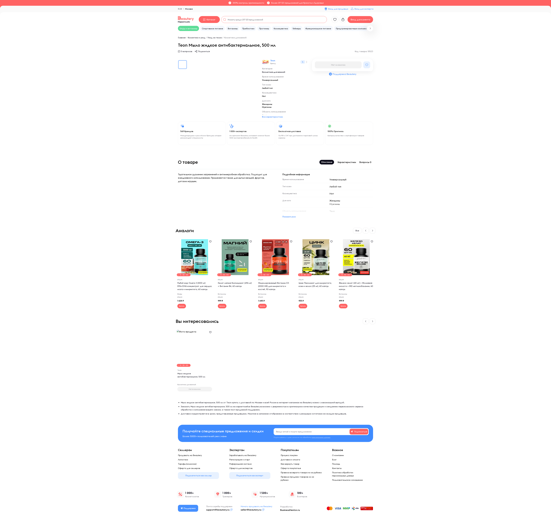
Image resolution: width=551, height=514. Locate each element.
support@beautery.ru (217, 509)
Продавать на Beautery (190, 455)
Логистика (183, 459)
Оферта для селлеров (189, 468)
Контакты (337, 468)
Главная (182, 37)
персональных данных (321, 437)
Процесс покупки (289, 455)
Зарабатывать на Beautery (242, 455)
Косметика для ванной (235, 37)
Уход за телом (214, 37)
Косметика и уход (196, 37)
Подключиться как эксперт (249, 475)
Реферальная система (240, 464)
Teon (272, 60)
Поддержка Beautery (344, 74)
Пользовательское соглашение (347, 480)
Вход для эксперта (363, 9)
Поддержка (190, 508)
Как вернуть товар (290, 464)
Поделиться (204, 51)
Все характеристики (272, 117)
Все (357, 230)
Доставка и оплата (290, 459)
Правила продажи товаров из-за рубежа (297, 478)
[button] (370, 28)
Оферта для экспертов (241, 468)
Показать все (289, 216)
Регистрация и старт (239, 459)
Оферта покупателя (291, 468)
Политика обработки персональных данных (343, 474)
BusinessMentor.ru (290, 510)
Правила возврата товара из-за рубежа (301, 472)
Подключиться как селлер (198, 475)
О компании (338, 455)
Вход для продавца (338, 9)
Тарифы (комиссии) (187, 464)
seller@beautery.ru (251, 509)
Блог (334, 459)
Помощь (336, 464)
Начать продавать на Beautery (256, 506)
